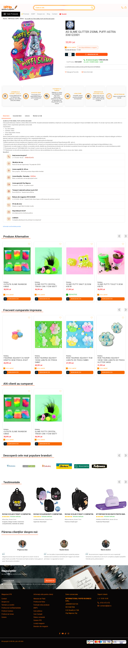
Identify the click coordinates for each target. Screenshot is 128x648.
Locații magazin (39, 623)
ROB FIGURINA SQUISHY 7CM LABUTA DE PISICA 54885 (79, 359)
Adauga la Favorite (72, 72)
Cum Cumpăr (38, 614)
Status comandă (39, 617)
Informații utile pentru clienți (43, 594)
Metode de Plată (39, 599)
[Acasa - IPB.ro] (12, 7)
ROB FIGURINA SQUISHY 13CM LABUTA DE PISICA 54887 (46, 360)
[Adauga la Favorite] (29, 244)
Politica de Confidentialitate (49, 584)
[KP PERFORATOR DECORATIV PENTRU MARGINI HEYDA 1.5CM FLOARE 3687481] (111, 499)
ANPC (36, 608)
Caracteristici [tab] (17, 116)
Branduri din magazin (41, 626)
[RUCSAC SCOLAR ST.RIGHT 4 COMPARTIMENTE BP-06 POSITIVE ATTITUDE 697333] (17, 499)
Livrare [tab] (27, 116)
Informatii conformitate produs (12, 226)
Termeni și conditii (8, 605)
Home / (5, 18)
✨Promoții (25, 14)
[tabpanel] (32, 51)
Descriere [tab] (6, 116)
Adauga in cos (92, 54)
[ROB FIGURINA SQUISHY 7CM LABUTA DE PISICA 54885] (79, 334)
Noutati (63, 14)
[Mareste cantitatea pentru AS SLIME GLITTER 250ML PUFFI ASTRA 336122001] (73, 54)
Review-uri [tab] (37, 116)
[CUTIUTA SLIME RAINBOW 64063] (17, 261)
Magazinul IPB (7, 594)
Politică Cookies (7, 611)
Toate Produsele (12, 14)
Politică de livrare (8, 614)
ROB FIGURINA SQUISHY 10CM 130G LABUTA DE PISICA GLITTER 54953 (111, 360)
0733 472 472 (29, 157)
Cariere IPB (38, 620)
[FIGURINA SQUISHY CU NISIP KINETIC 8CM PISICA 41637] (17, 334)
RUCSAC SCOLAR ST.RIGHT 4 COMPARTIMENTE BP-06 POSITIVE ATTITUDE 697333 (30, 514)
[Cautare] (92, 7)
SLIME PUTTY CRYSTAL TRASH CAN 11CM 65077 (46, 285)
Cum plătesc (38, 611)
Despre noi (41, 14)
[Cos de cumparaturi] (125, 8)
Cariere (4, 617)
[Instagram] (68, 633)
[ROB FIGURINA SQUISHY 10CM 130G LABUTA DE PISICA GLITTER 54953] (111, 334)
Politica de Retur (39, 602)
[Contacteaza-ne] (122, 8)
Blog (48, 14)
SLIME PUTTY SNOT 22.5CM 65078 (78, 285)
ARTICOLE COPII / (14, 18)
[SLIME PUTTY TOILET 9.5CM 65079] (111, 261)
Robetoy (6, 282)
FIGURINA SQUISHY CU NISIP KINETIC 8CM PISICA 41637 (16, 359)
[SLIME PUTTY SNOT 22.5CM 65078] (79, 261)
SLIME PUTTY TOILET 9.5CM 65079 (110, 285)
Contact (54, 14)
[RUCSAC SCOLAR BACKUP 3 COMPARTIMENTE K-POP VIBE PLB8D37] (48, 499)
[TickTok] (65, 633)
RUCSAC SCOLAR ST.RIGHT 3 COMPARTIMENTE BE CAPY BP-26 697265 (88, 514)
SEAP (33, 14)
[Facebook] (59, 633)
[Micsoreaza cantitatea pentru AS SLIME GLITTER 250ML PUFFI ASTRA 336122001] (66, 54)
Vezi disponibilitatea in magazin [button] (87, 47)
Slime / (22, 18)
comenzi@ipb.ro (105, 606)
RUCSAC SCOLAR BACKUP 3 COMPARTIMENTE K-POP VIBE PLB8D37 (56, 514)
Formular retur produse (41, 605)
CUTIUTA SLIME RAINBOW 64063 (15, 285)
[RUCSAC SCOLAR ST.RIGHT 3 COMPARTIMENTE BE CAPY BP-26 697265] (79, 499)
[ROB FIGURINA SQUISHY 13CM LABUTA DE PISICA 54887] (48, 334)
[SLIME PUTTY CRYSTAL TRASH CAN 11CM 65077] (48, 261)
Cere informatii (88, 72)
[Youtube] (62, 633)
